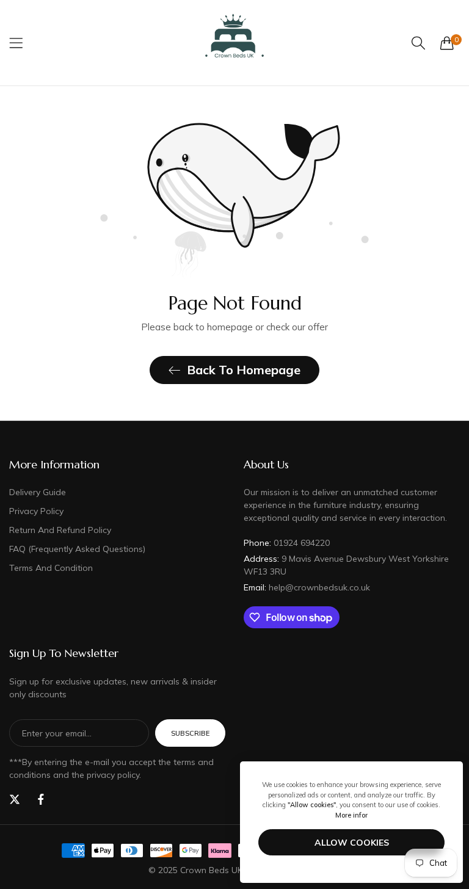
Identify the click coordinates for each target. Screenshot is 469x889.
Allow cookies (351, 842)
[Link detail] (14, 800)
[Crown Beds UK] (234, 42)
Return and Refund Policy (60, 529)
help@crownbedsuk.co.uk (307, 587)
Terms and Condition (51, 567)
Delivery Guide (37, 492)
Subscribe (190, 733)
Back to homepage (243, 369)
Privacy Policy (36, 511)
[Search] (418, 43)
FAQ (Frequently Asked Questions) (77, 548)
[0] (447, 42)
